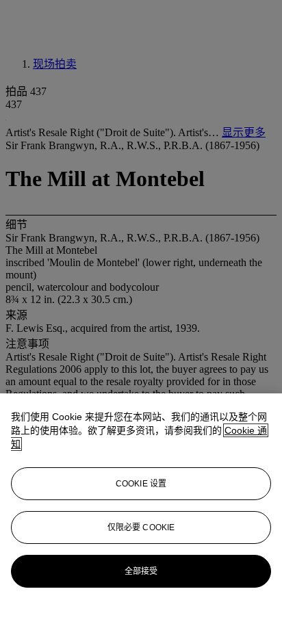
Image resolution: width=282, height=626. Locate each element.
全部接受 (141, 571)
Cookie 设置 (141, 483)
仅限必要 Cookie (141, 527)
